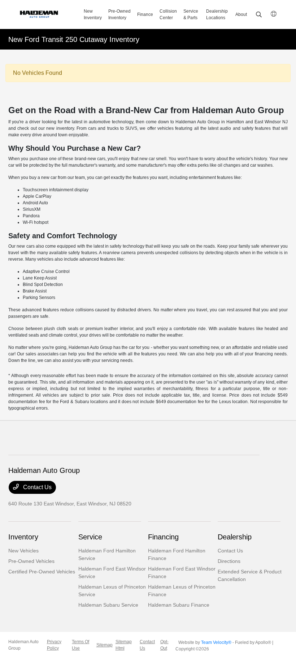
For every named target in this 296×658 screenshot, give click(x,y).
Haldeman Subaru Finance (178, 605)
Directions (229, 561)
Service (90, 537)
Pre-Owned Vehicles (31, 561)
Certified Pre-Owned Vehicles (41, 571)
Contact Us (37, 487)
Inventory (23, 537)
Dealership (235, 537)
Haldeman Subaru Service (108, 605)
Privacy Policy (54, 645)
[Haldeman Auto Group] (47, 14)
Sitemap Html (124, 645)
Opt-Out (164, 645)
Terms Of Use (80, 645)
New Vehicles (23, 551)
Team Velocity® (216, 642)
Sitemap (104, 645)
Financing (163, 537)
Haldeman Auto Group (23, 645)
